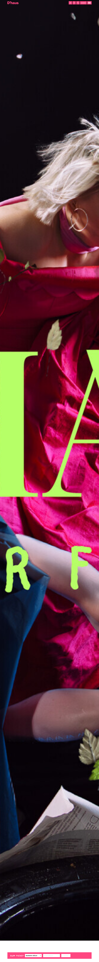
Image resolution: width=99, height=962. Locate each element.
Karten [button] (65, 956)
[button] (70, 2)
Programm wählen (31, 955)
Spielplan (83, 3)
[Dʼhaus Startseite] (13, 2)
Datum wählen (48, 955)
